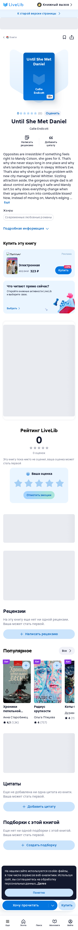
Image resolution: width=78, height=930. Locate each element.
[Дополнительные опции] (52, 905)
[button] (38, 76)
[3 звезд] (28, 113)
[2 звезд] (24, 113)
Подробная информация (23, 228)
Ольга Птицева (44, 717)
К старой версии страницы (36, 13)
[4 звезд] (31, 113)
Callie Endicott (39, 128)
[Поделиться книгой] (71, 37)
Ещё (7, 202)
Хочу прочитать (26, 905)
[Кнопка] (26, 665)
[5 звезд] (35, 113)
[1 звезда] (21, 113)
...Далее (41, 883)
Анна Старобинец (15, 717)
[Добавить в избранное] (64, 37)
